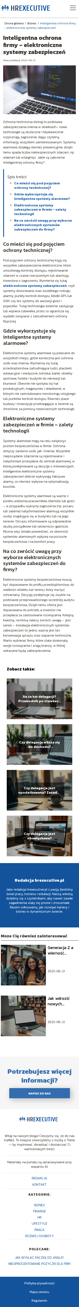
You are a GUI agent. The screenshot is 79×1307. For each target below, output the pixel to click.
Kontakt (39, 1184)
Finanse (39, 1211)
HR (39, 1217)
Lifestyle (39, 1223)
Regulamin (39, 1300)
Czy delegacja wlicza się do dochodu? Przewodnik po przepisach (39, 744)
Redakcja (39, 1178)
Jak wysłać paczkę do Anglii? (39, 1257)
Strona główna (14, 23)
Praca (39, 1229)
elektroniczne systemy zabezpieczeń (35, 285)
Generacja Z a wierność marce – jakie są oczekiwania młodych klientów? (62, 950)
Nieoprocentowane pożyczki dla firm (39, 1263)
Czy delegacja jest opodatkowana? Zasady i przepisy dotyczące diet (39, 790)
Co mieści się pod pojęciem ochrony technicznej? (37, 185)
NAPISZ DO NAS (39, 1093)
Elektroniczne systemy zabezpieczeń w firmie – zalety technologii (40, 210)
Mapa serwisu (39, 1291)
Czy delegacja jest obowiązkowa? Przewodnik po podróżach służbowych (39, 836)
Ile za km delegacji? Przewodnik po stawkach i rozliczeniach (39, 698)
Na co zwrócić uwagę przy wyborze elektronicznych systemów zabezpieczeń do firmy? (43, 225)
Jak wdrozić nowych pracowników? (61, 1001)
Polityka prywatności (39, 1283)
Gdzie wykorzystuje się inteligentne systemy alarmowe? (42, 196)
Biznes (32, 23)
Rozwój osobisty (39, 1235)
